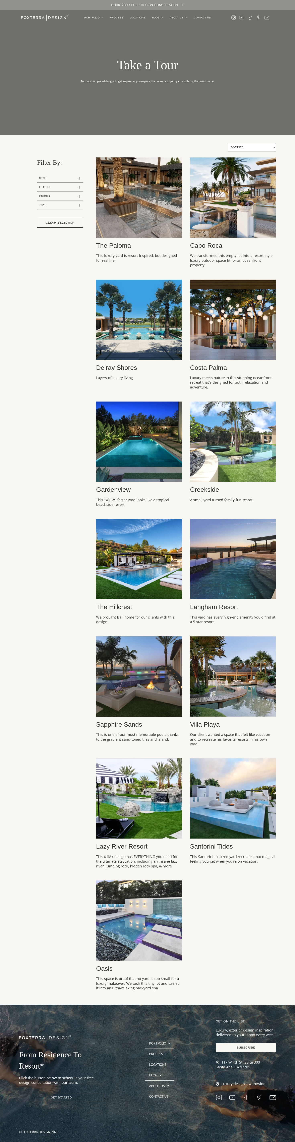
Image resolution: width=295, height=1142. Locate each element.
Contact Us (159, 1096)
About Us (157, 1086)
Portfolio (157, 1043)
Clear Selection (60, 223)
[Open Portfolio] (102, 17)
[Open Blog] (161, 17)
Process (156, 1054)
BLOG (153, 1075)
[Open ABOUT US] (185, 17)
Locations (157, 1064)
